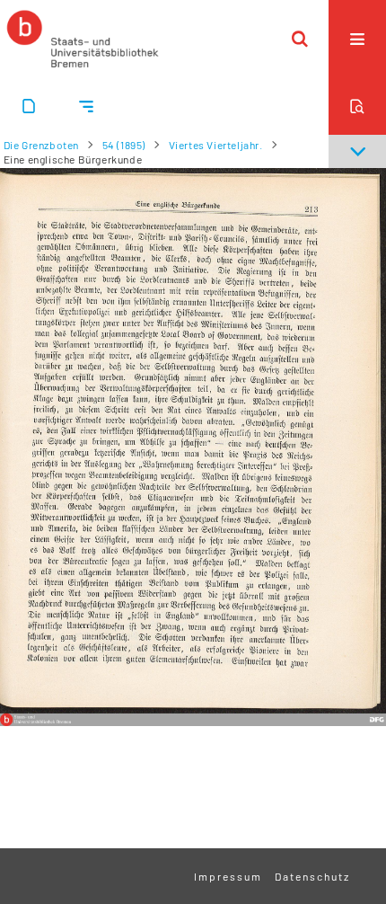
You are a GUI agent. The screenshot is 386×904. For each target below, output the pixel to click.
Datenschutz (312, 876)
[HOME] (82, 38)
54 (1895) (123, 144)
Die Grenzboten (41, 144)
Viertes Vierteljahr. (216, 144)
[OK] (300, 38)
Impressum (228, 876)
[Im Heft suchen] (357, 106)
